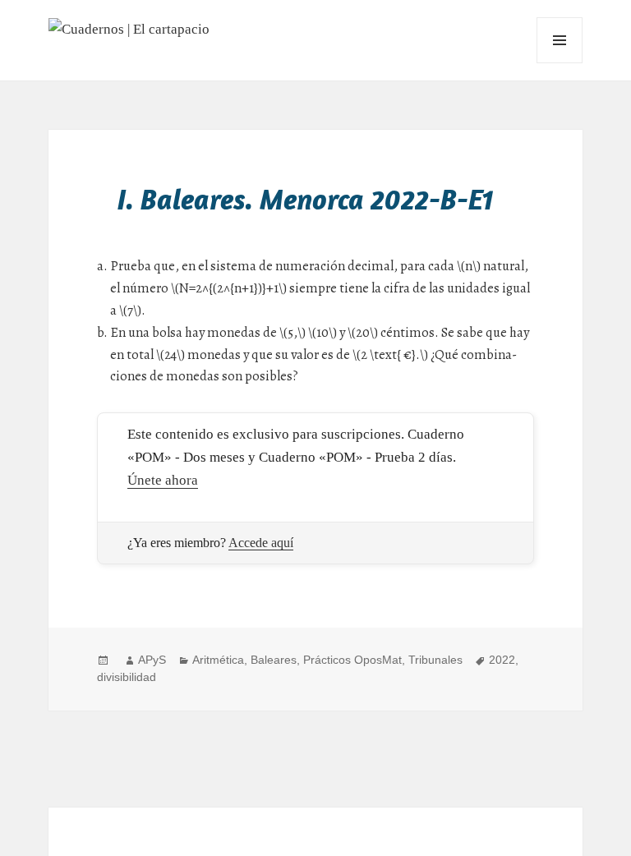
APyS (152, 659)
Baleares (274, 659)
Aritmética (218, 659)
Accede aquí (260, 543)
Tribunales (435, 659)
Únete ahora (162, 480)
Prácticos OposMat (352, 659)
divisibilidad (126, 676)
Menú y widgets (560, 62)
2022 (502, 659)
